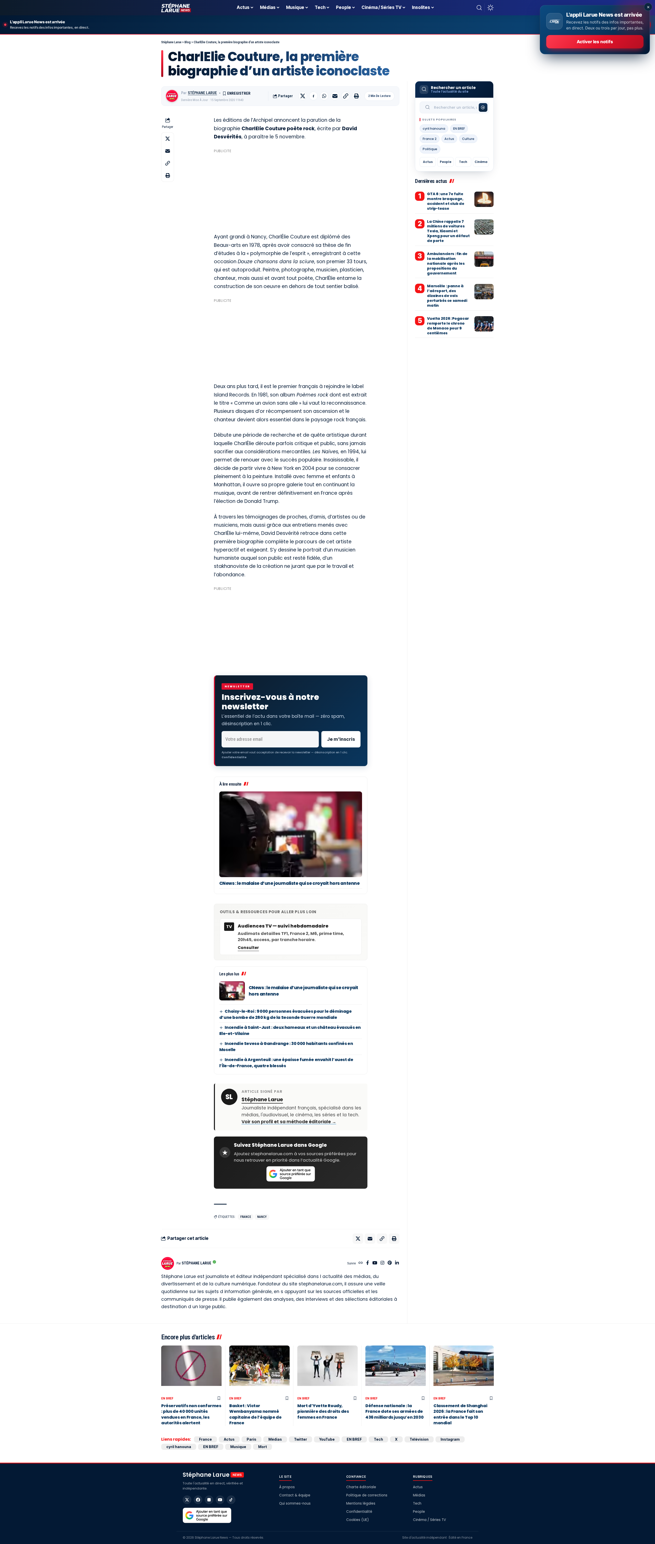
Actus (449, 139)
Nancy (262, 1217)
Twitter (300, 1439)
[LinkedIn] (397, 1263)
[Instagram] (382, 1263)
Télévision (419, 1439)
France (245, 1217)
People (445, 162)
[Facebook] (367, 1263)
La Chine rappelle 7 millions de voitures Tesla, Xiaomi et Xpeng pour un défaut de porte (448, 231)
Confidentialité (359, 1511)
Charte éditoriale (361, 1487)
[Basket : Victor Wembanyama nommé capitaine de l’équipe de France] (259, 1370)
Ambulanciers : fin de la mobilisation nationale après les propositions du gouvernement (447, 263)
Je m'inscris (341, 739)
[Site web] (360, 1263)
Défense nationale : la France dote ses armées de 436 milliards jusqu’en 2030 (394, 1411)
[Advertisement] (290, 191)
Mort (262, 1446)
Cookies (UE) (357, 1519)
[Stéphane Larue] (176, 7)
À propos (287, 1487)
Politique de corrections (366, 1495)
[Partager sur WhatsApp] (324, 96)
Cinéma (481, 162)
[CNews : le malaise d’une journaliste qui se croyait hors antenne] (290, 834)
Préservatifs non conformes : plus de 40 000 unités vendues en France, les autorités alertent (191, 1414)
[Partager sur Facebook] (313, 96)
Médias (275, 1439)
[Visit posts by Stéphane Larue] (172, 96)
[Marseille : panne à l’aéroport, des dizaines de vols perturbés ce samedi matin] (484, 291)
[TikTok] (231, 1499)
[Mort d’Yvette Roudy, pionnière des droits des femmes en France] (327, 1370)
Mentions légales (360, 1503)
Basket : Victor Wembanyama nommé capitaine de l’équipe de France (255, 1414)
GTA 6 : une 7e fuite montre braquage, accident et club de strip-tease (445, 201)
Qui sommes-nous (295, 1503)
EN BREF (459, 128)
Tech (463, 162)
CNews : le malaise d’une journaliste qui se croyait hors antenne (289, 883)
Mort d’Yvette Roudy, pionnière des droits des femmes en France (323, 1411)
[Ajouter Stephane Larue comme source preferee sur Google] (290, 1174)
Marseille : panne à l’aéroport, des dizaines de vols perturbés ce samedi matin (447, 296)
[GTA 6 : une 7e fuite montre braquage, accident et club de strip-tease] (484, 199)
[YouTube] (375, 1263)
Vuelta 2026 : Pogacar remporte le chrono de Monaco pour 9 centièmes (448, 326)
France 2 (429, 139)
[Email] (335, 96)
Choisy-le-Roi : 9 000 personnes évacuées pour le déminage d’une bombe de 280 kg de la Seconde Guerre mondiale (285, 1014)
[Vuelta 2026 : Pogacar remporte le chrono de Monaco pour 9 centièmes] (484, 324)
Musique (238, 1446)
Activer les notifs (595, 41)
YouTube (327, 1439)
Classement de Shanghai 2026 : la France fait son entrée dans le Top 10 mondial (460, 1414)
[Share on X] (302, 96)
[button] (479, 7)
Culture (468, 139)
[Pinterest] (389, 1263)
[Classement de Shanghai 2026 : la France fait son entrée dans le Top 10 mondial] (463, 1370)
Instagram (450, 1439)
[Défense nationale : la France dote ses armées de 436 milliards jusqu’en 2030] (395, 1370)
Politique (430, 149)
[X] (187, 1499)
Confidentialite (234, 757)
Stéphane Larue (202, 93)
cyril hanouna (434, 128)
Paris (251, 1439)
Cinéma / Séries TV (429, 1519)
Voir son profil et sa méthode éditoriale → (289, 1122)
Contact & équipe (294, 1495)
